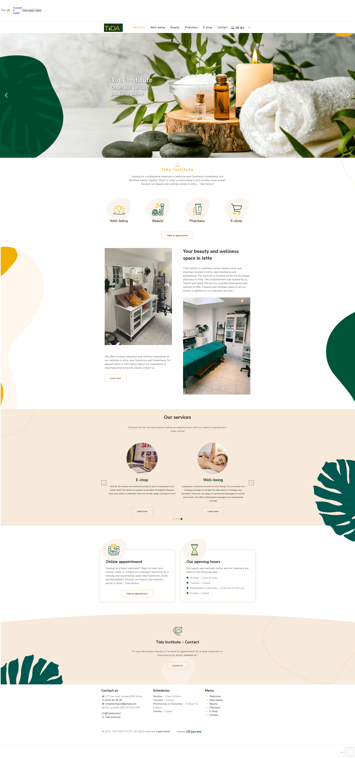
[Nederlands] (232, 27)
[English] (237, 27)
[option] (143, 479)
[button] (173, 519)
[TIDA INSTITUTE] (113, 27)
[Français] (242, 27)
